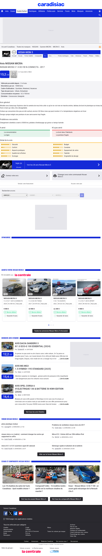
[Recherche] (100, 15)
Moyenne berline (8, 529)
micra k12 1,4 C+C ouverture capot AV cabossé (18, 446)
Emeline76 (21, 349)
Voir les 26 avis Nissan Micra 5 (39, 165)
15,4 (7, 376)
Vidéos (97, 56)
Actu (6, 11)
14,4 (18, 163)
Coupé (27, 527)
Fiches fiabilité (29, 56)
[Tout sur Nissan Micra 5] (6, 56)
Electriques (32, 11)
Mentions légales (75, 528)
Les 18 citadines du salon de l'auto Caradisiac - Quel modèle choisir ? (16, 487)
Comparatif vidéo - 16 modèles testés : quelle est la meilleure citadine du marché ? (50, 488)
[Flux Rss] (100, 47)
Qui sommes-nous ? (62, 541)
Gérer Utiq (73, 536)
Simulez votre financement (25, 183)
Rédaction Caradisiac (47, 541)
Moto (73, 11)
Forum (67, 11)
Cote (72, 56)
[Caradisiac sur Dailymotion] (15, 513)
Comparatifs (38, 56)
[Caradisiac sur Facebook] (5, 513)
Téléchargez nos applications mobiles (18, 519)
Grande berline (7, 531)
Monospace (6, 535)
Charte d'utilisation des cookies (79, 532)
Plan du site (73, 526)
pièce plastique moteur (9, 424)
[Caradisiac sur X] (10, 513)
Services (60, 11)
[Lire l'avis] (7, 351)
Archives (72, 524)
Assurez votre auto (76, 183)
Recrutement (74, 541)
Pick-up (27, 533)
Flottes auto (51, 11)
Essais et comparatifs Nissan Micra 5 (15, 461)
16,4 (7, 396)
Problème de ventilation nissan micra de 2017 (68, 425)
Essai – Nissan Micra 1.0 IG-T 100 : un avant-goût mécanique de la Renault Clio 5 (84, 488)
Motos (49, 527)
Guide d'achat (22, 11)
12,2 (7, 354)
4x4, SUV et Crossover (32, 531)
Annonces (88, 11)
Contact (26, 541)
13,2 (4, 74)
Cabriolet (27, 529)
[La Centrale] (31, 553)
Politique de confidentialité (77, 530)
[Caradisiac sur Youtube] (20, 513)
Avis (45, 56)
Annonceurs (34, 541)
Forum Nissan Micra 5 (9, 419)
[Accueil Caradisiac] (2, 11)
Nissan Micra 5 (25, 52)
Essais (12, 11)
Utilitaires (41, 11)
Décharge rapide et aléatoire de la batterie (67, 446)
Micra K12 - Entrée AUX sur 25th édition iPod (68, 434)
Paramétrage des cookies (77, 534)
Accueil (14, 56)
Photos (91, 56)
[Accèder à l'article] (17, 474)
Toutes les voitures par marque (56, 531)
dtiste (19, 395)
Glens (19, 372)
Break (5, 533)
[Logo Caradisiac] (51, 8)
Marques (80, 11)
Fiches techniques (63, 56)
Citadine (5, 527)
